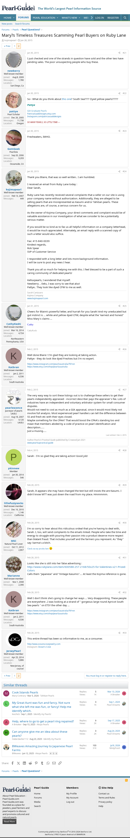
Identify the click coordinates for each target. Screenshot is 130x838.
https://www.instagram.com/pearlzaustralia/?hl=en (51, 364)
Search (37, 806)
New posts (7, 23)
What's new (69, 17)
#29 (124, 485)
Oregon (20, 123)
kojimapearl (10, 40)
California (19, 515)
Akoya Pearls (43, 724)
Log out (70, 801)
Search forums (22, 23)
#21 (124, 52)
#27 (124, 389)
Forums (23, 17)
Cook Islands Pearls (25, 692)
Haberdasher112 (20, 739)
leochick (16, 714)
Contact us (104, 793)
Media (37, 801)
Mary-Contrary (19, 695)
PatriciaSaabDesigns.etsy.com (41, 113)
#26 (124, 349)
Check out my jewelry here (38, 549)
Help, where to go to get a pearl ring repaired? (43, 721)
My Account (72, 797)
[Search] (125, 18)
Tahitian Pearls (47, 695)
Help (101, 806)
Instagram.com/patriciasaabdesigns (44, 116)
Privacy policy (105, 801)
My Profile (71, 793)
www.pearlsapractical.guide (40, 442)
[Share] (119, 53)
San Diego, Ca (17, 85)
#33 (124, 632)
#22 (124, 93)
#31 (124, 557)
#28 (124, 450)
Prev (8, 46)
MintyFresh (115, 748)
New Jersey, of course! (17, 667)
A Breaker (115, 694)
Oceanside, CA (17, 163)
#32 (124, 592)
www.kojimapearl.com (37, 298)
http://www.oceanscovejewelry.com (43, 644)
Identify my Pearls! (42, 714)
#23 (124, 131)
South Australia (16, 382)
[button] (14, 18)
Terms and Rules (107, 797)
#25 (124, 306)
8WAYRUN (81, 834)
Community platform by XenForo (65, 831)
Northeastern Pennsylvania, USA (15, 340)
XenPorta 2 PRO (52, 834)
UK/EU (21, 422)
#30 (124, 522)
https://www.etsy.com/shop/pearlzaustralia (47, 366)
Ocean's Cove (44, 646)
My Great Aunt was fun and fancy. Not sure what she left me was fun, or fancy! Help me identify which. (41, 707)
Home (7, 17)
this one (66, 99)
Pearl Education (44, 17)
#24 (124, 171)
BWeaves (16, 753)
